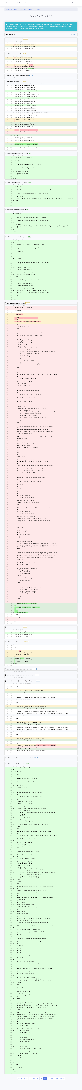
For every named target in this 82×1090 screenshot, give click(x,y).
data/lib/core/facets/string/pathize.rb (16, 209)
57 (38, 1078)
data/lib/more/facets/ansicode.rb (15, 642)
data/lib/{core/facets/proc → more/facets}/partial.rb (20, 758)
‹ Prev (25, 1078)
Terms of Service (37, 1084)
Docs (53, 1084)
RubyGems (9, 9)
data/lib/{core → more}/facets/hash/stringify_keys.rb (20, 675)
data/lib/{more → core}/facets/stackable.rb (18, 75)
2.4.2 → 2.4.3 (32, 9)
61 (52, 1078)
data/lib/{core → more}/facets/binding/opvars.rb (19, 669)
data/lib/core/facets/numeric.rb (15, 39)
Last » (62, 1078)
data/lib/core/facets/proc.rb (14, 53)
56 (34, 1078)
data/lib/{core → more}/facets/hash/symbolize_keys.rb (21, 681)
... (28, 1078)
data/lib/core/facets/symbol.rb (15, 627)
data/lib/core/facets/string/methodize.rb (17, 182)
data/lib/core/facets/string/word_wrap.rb (17, 237)
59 (45, 1078)
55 (30, 1078)
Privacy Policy (46, 1084)
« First (20, 1078)
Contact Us (28, 1084)
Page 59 (39, 9)
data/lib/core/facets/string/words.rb (16, 303)
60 (48, 1078)
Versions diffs (22, 9)
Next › (56, 1078)
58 (41, 1078)
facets (15, 9)
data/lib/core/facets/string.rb (14, 81)
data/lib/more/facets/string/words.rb (16, 764)
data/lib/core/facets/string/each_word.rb (17, 153)
